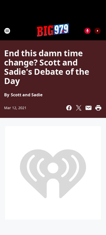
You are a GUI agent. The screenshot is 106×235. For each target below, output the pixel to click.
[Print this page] (98, 107)
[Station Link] (53, 30)
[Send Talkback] (87, 31)
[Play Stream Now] (97, 31)
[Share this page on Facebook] (69, 107)
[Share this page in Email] (88, 107)
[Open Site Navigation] (7, 31)
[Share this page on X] (78, 107)
